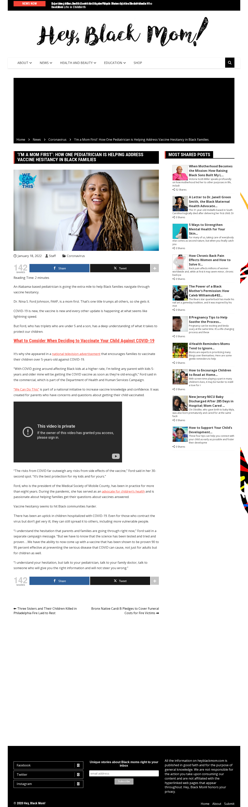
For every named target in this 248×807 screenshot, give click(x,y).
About (22, 63)
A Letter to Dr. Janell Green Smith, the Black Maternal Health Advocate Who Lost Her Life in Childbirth (101, 5)
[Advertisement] (124, 108)
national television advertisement (76, 354)
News (44, 63)
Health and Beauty (76, 63)
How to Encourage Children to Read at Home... (210, 372)
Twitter (22, 774)
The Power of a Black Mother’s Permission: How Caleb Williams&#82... (209, 290)
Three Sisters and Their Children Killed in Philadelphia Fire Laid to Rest (45, 610)
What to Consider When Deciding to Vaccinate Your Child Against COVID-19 (84, 340)
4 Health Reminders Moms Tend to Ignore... (209, 346)
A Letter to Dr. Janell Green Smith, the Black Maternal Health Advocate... (210, 201)
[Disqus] (86, 672)
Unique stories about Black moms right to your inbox (124, 763)
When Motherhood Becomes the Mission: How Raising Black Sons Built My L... (210, 170)
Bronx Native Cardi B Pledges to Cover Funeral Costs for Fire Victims (125, 610)
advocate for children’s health (123, 491)
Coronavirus (76, 256)
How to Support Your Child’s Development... (210, 430)
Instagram (24, 784)
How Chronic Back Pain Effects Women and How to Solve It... (210, 260)
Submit (229, 804)
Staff (52, 256)
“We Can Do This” (26, 389)
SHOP (138, 63)
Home (205, 804)
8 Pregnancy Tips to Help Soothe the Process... (208, 319)
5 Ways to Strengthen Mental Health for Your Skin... (207, 229)
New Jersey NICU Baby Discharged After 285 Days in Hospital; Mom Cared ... (211, 401)
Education (113, 63)
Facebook (24, 765)
